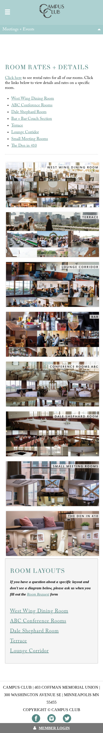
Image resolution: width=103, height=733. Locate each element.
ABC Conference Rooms (31, 105)
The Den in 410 (24, 146)
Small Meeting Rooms (29, 139)
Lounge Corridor (25, 132)
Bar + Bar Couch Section (31, 119)
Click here (13, 78)
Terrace (17, 126)
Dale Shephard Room (28, 112)
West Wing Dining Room (32, 99)
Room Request (38, 594)
